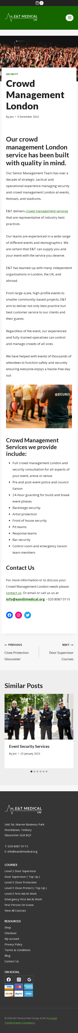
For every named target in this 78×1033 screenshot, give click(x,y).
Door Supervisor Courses (61, 652)
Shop (8, 927)
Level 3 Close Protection (21, 882)
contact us (13, 593)
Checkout (10, 933)
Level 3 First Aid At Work (21, 893)
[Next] (67, 731)
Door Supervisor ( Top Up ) (22, 876)
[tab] (31, 771)
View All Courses (15, 910)
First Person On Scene (19, 905)
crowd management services (47, 211)
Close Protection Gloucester (17, 652)
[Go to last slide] (11, 731)
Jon (12, 116)
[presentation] (39, 717)
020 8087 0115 (18, 846)
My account (12, 939)
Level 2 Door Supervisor (20, 871)
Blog (7, 955)
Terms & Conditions (17, 950)
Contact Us (12, 961)
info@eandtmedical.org (22, 851)
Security (12, 74)
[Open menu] (69, 17)
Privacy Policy (13, 944)
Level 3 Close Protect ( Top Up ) (26, 888)
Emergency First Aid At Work (23, 899)
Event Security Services (29, 746)
